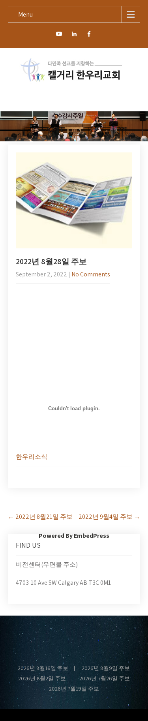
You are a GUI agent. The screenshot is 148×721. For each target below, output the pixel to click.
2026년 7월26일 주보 (104, 678)
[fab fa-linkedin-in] (74, 35)
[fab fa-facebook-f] (89, 35)
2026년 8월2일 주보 (42, 678)
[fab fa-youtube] (59, 35)
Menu (25, 14)
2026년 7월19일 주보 (74, 689)
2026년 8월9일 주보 (106, 668)
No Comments (90, 274)
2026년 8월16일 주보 (43, 668)
